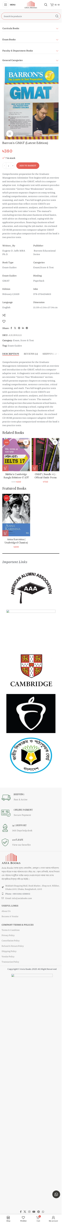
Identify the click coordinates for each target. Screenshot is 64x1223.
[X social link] (15, 328)
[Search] (46, 5)
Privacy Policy (8, 935)
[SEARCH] (57, 16)
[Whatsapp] (56, 1194)
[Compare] (3, 315)
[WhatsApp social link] (43, 1211)
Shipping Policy (9, 951)
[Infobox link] (27, 797)
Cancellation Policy (11, 940)
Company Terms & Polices (18, 924)
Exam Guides (15, 345)
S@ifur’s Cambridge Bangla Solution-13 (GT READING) (45, 477)
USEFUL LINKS (10, 905)
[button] (5, 468)
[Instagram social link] (29, 1211)
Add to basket (27, 165)
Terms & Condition (11, 929)
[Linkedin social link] (23, 328)
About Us (6, 910)
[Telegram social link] (27, 328)
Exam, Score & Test (23, 340)
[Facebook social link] (11, 328)
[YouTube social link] (33, 1211)
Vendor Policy (8, 956)
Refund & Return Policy (13, 945)
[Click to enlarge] (9, 133)
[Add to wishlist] (3, 321)
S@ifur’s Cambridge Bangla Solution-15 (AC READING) (16, 477)
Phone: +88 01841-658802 (17, 893)
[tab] (10, 353)
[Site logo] (30, 4)
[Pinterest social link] (19, 328)
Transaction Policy (10, 961)
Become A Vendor (10, 916)
